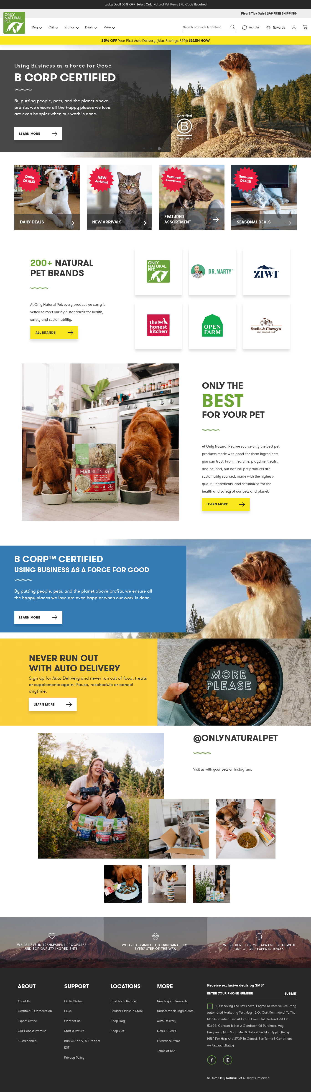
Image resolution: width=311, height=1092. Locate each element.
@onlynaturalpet (235, 738)
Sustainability (28, 1041)
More (107, 27)
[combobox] (209, 27)
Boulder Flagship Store (127, 1011)
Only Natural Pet (230, 1078)
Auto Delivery (166, 1021)
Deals (89, 27)
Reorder (253, 27)
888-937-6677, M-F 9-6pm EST (82, 1044)
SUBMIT (291, 994)
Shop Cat (117, 1031)
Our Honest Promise (32, 1031)
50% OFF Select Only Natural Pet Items (150, 4)
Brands (69, 27)
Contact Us (72, 1021)
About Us (24, 1001)
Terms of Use (166, 1051)
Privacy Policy (74, 1057)
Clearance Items (168, 1041)
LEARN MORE (29, 132)
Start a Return (74, 1031)
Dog (35, 27)
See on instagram (100, 796)
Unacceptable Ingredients (175, 1011)
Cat (51, 27)
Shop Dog (118, 1021)
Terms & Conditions (278, 1039)
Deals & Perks (166, 1031)
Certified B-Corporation (35, 1011)
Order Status (73, 1001)
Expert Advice (27, 1021)
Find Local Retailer (124, 1001)
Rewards (279, 27)
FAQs (67, 1011)
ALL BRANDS (46, 333)
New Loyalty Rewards (172, 1001)
